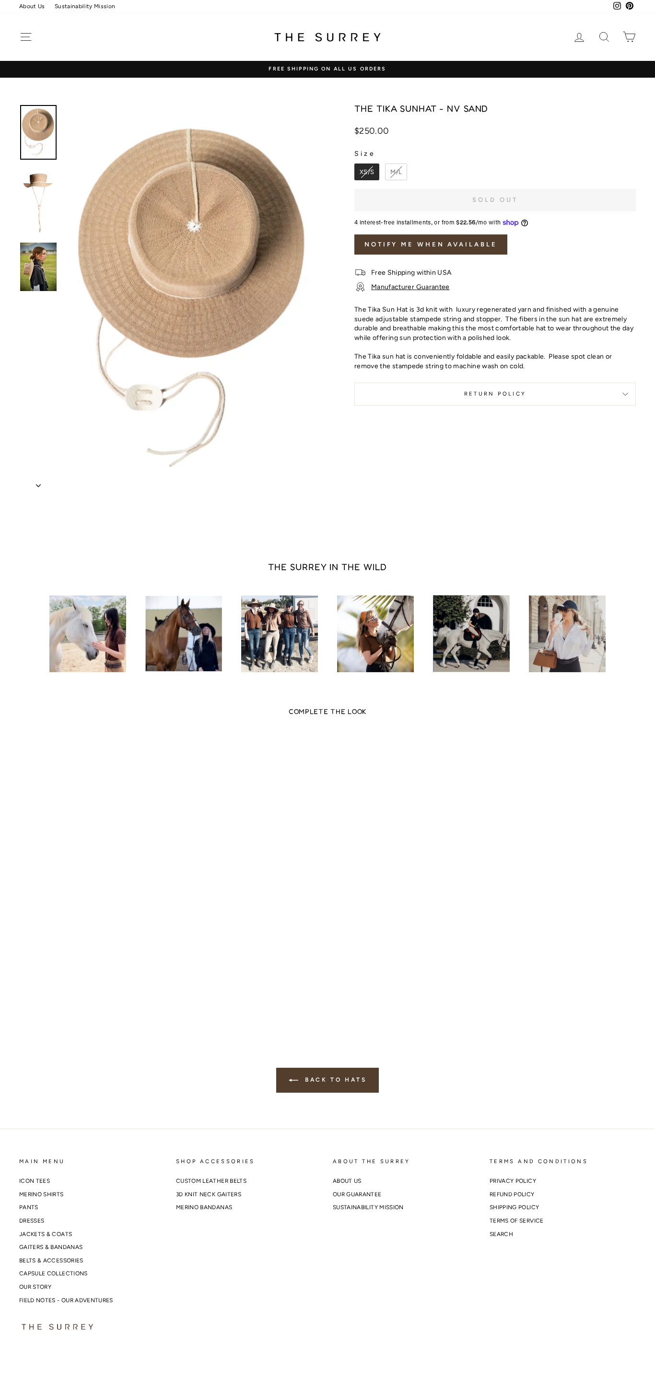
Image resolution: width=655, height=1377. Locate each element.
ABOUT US (347, 1181)
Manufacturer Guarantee (410, 287)
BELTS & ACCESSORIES (51, 1260)
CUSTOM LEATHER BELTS (211, 1181)
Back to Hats (334, 1079)
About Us (32, 6)
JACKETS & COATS (45, 1234)
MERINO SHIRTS (41, 1194)
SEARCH (501, 1234)
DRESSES (31, 1220)
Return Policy (495, 393)
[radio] (366, 172)
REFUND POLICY (512, 1194)
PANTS (28, 1207)
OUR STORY (35, 1287)
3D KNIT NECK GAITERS (208, 1194)
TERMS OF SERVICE (517, 1220)
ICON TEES (34, 1181)
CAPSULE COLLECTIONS (53, 1273)
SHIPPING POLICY (514, 1207)
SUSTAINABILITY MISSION (368, 1207)
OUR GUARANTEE (357, 1194)
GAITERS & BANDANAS (50, 1247)
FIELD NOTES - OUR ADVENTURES (66, 1300)
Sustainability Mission (85, 6)
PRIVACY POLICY (513, 1181)
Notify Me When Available (430, 244)
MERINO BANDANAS (204, 1207)
